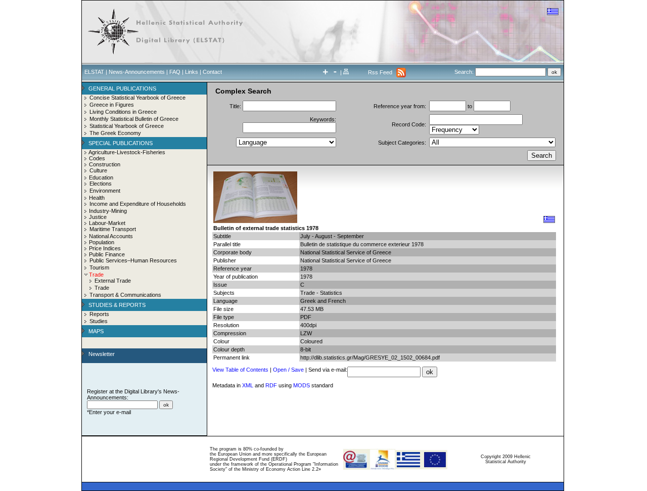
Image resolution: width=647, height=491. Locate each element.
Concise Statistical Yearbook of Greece (137, 98)
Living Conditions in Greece (123, 112)
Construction (104, 164)
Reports (99, 314)
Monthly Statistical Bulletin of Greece (133, 119)
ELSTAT (94, 72)
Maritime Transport (112, 229)
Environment (104, 191)
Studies (98, 321)
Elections (100, 184)
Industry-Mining (108, 211)
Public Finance (107, 254)
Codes (97, 158)
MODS (301, 385)
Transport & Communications (125, 295)
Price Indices (105, 248)
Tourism (99, 267)
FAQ (174, 72)
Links (191, 72)
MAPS (96, 331)
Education (101, 177)
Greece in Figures (111, 105)
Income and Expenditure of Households (137, 204)
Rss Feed (380, 72)
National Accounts (111, 236)
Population (101, 242)
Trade (102, 288)
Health (97, 198)
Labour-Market (107, 223)
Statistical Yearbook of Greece (126, 126)
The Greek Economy (115, 133)
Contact (212, 72)
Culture (98, 170)
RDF (271, 385)
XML (247, 385)
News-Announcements (137, 72)
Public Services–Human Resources (133, 260)
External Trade (113, 281)
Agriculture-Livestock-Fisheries (126, 152)
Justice (98, 217)
